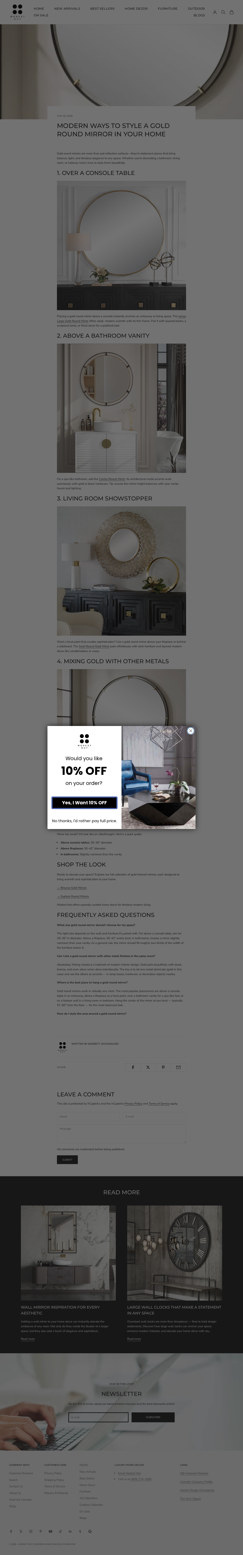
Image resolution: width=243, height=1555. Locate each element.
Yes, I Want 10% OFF (84, 803)
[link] (84, 741)
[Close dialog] (190, 730)
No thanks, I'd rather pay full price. (84, 821)
